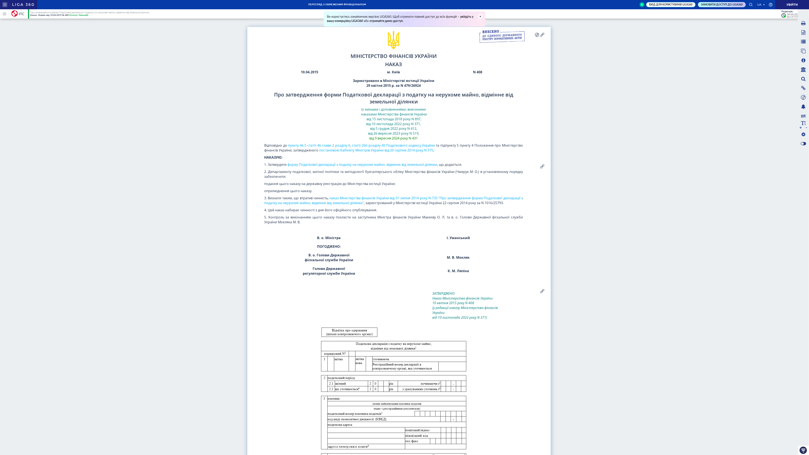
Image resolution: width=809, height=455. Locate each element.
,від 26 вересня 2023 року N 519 (393, 131)
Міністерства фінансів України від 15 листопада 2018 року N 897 (396, 116)
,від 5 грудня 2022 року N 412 (395, 126)
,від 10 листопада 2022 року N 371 (393, 121)
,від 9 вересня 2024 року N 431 (394, 136)
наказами (369, 114)
